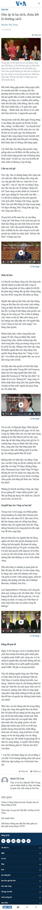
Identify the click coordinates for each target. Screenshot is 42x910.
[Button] (36, 35)
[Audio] (27, 907)
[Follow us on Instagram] (18, 841)
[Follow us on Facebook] (3, 841)
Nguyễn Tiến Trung (9, 24)
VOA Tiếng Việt (13, 248)
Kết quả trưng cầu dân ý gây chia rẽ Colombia (20, 614)
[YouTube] (18, 907)
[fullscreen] (38, 262)
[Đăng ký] (28, 841)
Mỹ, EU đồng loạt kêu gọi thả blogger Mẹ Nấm (20, 397)
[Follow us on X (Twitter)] (8, 841)
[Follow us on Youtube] (13, 841)
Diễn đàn (4, 9)
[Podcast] (23, 841)
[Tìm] (36, 907)
